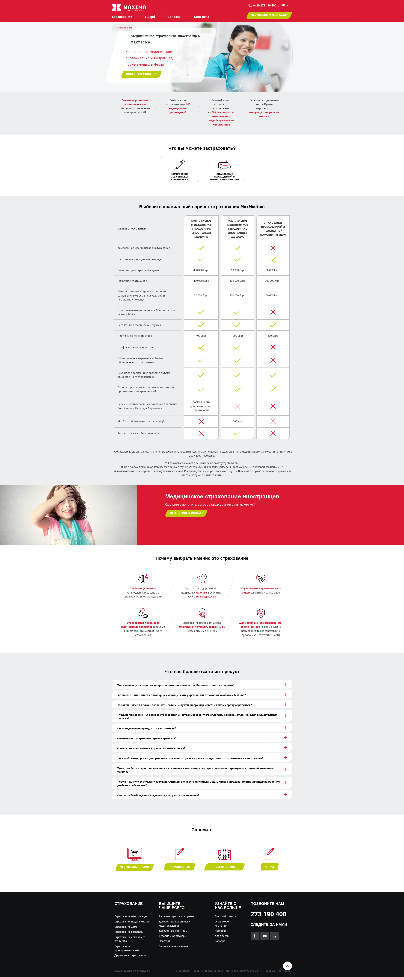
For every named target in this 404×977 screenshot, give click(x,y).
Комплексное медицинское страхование (179, 177)
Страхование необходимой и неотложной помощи (224, 177)
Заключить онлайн (134, 867)
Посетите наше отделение (224, 867)
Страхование (122, 17)
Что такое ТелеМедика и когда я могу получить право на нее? (158, 795)
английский (183, 970)
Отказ (269, 867)
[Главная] (129, 7)
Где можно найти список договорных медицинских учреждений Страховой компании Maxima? (181, 695)
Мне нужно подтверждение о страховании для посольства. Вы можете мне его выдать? (175, 685)
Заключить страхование (269, 15)
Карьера (220, 941)
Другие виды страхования (130, 955)
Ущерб (150, 17)
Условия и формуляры (173, 936)
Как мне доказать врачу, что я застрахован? (146, 728)
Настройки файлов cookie (242, 970)
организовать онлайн (186, 513)
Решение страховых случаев (176, 916)
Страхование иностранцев (130, 916)
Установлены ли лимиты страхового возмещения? (151, 748)
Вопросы (174, 17)
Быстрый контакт (225, 916)
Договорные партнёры (173, 930)
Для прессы (222, 936)
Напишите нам (179, 867)
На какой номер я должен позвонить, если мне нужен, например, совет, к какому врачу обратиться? (184, 705)
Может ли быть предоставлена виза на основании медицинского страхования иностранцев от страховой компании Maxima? (195, 770)
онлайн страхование (141, 74)
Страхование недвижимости (132, 921)
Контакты (201, 17)
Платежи (164, 941)
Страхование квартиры (128, 932)
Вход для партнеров (278, 970)
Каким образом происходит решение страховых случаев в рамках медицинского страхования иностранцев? (190, 758)
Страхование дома (125, 926)
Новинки (220, 930)
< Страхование (123, 27)
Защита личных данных (173, 946)
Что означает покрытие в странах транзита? (147, 738)
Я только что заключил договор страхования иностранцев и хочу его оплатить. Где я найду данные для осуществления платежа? (197, 716)
